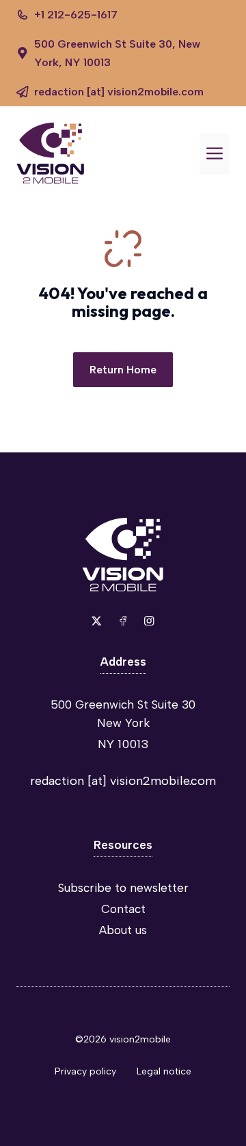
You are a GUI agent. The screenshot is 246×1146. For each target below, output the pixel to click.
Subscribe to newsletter (123, 888)
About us (123, 930)
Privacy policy (85, 1071)
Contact (123, 909)
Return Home (123, 369)
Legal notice (164, 1071)
